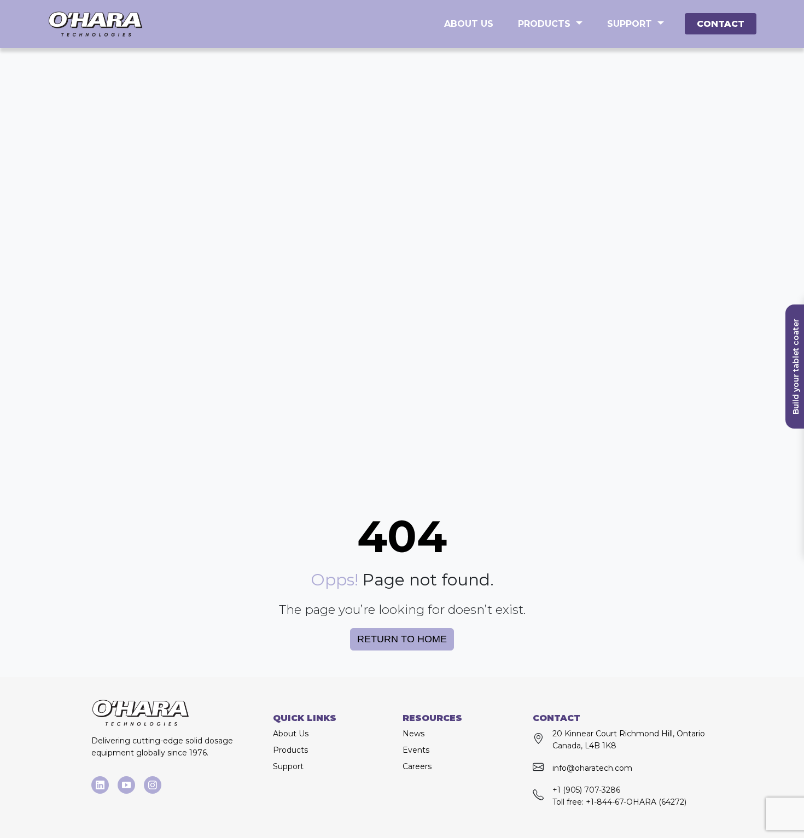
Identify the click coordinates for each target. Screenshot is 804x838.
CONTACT (720, 24)
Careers (417, 766)
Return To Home (402, 639)
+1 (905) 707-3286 (586, 790)
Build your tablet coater (796, 366)
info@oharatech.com (592, 768)
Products (544, 24)
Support (629, 24)
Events (416, 750)
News (413, 734)
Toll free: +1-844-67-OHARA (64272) (619, 802)
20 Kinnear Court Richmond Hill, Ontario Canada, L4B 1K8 (628, 740)
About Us (468, 24)
